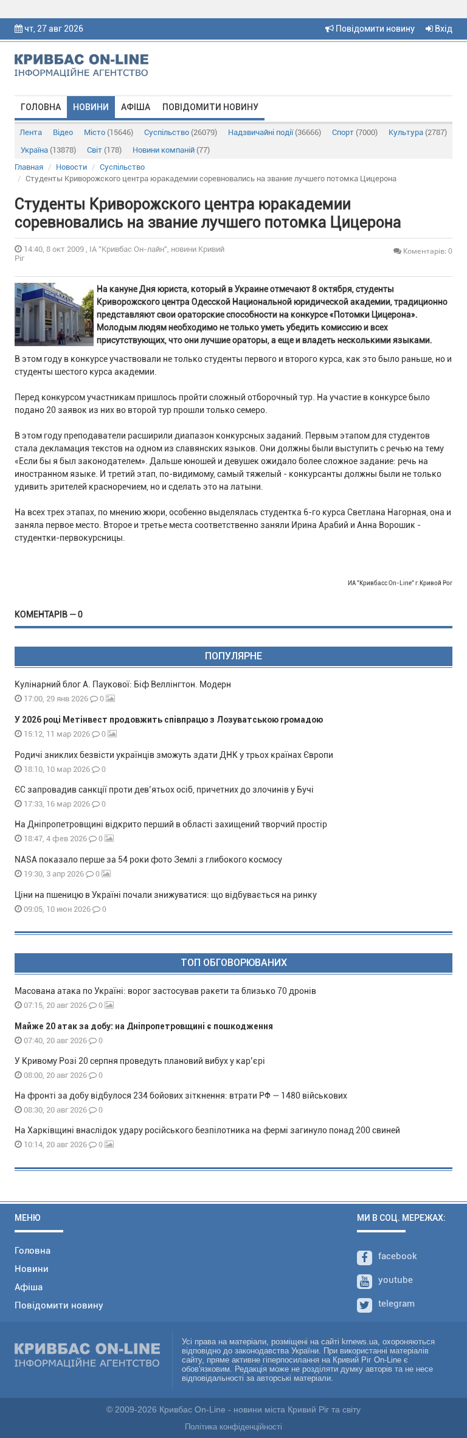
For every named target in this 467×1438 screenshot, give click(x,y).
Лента (30, 132)
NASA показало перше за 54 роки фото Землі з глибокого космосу (148, 859)
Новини (91, 107)
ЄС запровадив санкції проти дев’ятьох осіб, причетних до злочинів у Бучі (164, 789)
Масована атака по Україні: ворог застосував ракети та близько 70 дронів (165, 991)
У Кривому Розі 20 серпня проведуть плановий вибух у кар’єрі (140, 1061)
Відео (63, 132)
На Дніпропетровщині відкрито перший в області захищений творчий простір (173, 824)
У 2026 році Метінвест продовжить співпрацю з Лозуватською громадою (169, 719)
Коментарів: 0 (426, 251)
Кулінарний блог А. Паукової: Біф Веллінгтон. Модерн (123, 684)
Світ (104, 150)
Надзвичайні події (274, 132)
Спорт (355, 132)
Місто (108, 132)
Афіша (135, 107)
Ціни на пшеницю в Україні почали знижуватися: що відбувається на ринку (166, 895)
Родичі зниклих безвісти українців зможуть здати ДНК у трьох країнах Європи (174, 755)
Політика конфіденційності (233, 1426)
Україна (48, 150)
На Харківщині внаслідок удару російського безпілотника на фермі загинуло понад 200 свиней (207, 1130)
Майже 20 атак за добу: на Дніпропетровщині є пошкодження (144, 1026)
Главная (29, 167)
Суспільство (180, 132)
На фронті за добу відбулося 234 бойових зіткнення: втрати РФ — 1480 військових (181, 1095)
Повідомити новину (374, 28)
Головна (41, 107)
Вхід (442, 28)
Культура (418, 132)
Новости (71, 167)
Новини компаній (171, 150)
